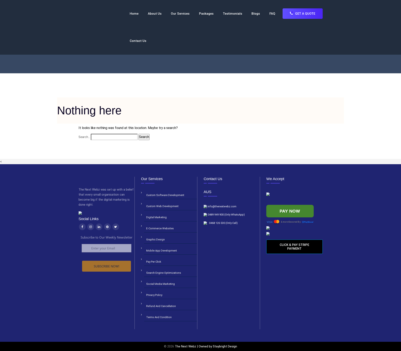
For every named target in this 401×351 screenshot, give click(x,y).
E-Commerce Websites (160, 228)
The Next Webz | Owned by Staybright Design (206, 346)
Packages (206, 13)
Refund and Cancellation (161, 306)
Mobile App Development (161, 250)
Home (134, 13)
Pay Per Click (153, 261)
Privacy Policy (154, 295)
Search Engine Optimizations (163, 272)
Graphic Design (155, 239)
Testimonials (232, 13)
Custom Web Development (162, 206)
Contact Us (138, 41)
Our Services (180, 13)
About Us (154, 13)
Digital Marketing (156, 217)
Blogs (255, 13)
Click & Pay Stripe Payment (294, 246)
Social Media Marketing (160, 283)
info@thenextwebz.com (221, 206)
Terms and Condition (159, 317)
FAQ (272, 13)
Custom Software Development (165, 195)
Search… (84, 137)
